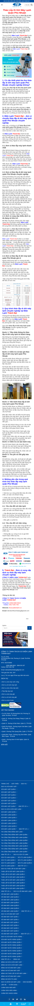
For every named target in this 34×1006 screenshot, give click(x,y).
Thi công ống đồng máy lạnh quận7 (14, 851)
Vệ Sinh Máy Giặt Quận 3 (10, 922)
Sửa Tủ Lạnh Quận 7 (8, 866)
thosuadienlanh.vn (15, 608)
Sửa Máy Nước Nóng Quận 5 (11, 951)
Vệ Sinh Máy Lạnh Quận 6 (10, 908)
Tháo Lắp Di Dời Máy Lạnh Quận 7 (13, 888)
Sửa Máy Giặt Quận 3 (8, 792)
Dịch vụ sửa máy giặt (8, 694)
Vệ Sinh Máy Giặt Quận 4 (10, 925)
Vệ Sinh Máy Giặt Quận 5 (10, 928)
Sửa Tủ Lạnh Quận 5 (8, 863)
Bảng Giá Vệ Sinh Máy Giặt (10, 970)
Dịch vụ (24, 783)
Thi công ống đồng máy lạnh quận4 (14, 843)
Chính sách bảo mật (8, 987)
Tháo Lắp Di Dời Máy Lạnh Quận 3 (13, 877)
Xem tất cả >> (23, 806)
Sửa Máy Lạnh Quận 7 (8, 829)
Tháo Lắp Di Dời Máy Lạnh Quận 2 (13, 874)
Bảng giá (16, 959)
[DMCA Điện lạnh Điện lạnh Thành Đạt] (5, 705)
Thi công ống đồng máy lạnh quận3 (14, 840)
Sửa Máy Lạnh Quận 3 (8, 817)
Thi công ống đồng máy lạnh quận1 (14, 834)
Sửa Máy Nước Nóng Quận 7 (11, 956)
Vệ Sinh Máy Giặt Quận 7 (10, 934)
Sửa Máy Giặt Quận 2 (8, 795)
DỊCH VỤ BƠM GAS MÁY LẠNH (10, 982)
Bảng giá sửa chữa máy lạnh (11, 965)
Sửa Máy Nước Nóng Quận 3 (11, 945)
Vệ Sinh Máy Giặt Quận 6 (10, 931)
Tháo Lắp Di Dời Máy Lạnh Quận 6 (13, 885)
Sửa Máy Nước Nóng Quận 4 (11, 948)
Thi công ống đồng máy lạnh (12, 832)
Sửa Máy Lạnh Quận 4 (8, 820)
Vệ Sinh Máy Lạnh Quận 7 (10, 911)
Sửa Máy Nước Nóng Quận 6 (11, 953)
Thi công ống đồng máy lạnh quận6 (14, 849)
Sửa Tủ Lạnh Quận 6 (25, 863)
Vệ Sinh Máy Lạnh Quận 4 (10, 902)
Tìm (31, 5)
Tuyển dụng (13, 985)
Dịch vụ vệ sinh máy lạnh (9, 685)
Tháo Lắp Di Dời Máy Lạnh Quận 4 (13, 880)
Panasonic (24, 214)
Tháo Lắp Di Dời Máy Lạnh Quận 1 (13, 871)
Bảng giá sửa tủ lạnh (9, 979)
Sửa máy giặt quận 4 (8, 798)
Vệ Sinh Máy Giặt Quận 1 (10, 917)
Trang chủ (5, 783)
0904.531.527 (21, 665)
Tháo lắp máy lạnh (7, 691)
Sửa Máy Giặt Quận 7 (8, 806)
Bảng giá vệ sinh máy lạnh (10, 968)
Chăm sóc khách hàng (9, 993)
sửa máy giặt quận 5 (8, 800)
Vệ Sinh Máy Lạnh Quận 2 (10, 897)
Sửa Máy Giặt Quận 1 (8, 789)
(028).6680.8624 (11, 665)
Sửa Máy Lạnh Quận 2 (8, 815)
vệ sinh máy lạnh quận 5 (10, 905)
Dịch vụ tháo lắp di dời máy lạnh (13, 868)
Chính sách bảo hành (9, 990)
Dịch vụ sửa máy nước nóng (10, 682)
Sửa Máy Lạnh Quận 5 (8, 823)
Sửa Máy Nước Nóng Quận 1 (11, 939)
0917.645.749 (10, 667)
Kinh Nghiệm (27, 982)
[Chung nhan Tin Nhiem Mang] (15, 705)
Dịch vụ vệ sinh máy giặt (9, 697)
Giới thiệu (15, 783)
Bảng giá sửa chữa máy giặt (11, 962)
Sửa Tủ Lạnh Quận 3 (8, 860)
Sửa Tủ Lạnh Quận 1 (8, 857)
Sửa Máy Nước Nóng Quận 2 (11, 942)
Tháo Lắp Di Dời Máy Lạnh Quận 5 (13, 883)
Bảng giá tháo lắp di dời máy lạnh (13, 973)
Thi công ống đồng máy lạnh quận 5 (14, 846)
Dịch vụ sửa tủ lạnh (8, 700)
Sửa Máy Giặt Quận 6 (8, 803)
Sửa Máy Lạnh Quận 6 (8, 826)
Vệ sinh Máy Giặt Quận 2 (10, 919)
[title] (10, 1004)
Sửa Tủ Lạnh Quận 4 (25, 860)
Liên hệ (3, 985)
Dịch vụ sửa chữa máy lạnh (10, 688)
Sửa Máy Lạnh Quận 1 (8, 812)
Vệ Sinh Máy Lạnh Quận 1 (10, 894)
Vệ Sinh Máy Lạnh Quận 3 (10, 900)
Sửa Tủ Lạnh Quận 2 (25, 857)
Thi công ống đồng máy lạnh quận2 (14, 837)
